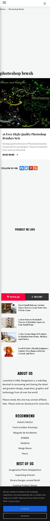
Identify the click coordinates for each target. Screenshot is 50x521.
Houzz (25, 453)
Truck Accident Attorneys (25, 427)
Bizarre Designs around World (25, 480)
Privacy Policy (14, 501)
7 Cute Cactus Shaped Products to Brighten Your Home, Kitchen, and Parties (32, 336)
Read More (25, 103)
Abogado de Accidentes (25, 432)
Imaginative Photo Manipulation (25, 469)
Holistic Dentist (25, 422)
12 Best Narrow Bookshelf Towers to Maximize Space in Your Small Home (31, 322)
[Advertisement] (25, 43)
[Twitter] (26, 168)
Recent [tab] (38, 296)
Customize (25, 516)
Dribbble (25, 437)
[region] (25, 503)
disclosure (29, 403)
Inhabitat (24, 443)
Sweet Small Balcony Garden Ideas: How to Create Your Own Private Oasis (32, 307)
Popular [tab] (15, 296)
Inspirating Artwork (25, 474)
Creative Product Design (25, 485)
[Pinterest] (31, 168)
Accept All (25, 509)
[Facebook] (22, 168)
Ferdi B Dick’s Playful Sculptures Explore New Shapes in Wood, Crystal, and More (33, 351)
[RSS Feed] (35, 168)
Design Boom (25, 448)
